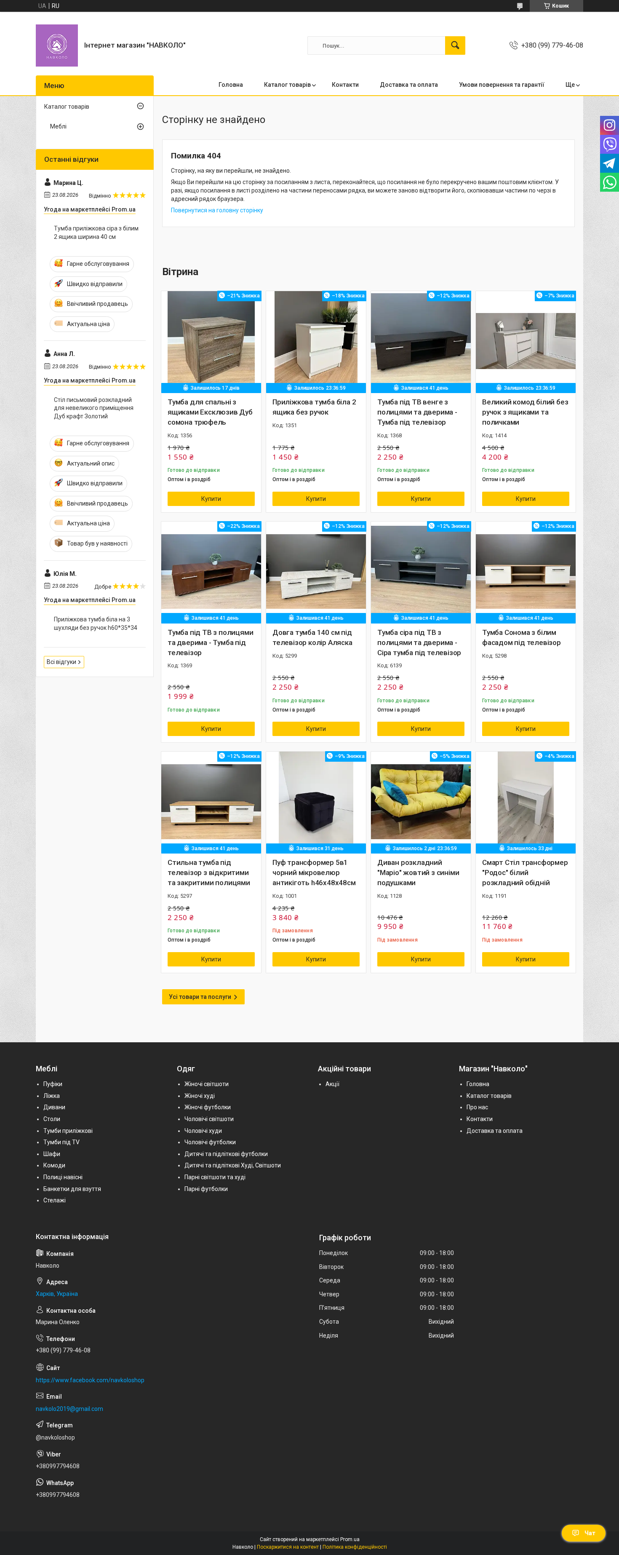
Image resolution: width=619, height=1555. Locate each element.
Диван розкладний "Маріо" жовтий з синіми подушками (418, 872)
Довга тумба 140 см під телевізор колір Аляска (312, 637)
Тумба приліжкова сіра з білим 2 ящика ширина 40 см (96, 232)
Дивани (54, 1107)
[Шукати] (455, 45)
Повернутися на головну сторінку (217, 210)
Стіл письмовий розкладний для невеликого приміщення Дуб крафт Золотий (93, 408)
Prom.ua (350, 1539)
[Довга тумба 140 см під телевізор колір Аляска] (316, 571)
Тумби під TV (61, 1142)
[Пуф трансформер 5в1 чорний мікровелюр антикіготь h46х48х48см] (316, 801)
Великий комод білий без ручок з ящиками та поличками (525, 412)
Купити (211, 498)
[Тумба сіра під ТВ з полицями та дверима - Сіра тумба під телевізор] (421, 571)
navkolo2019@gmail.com (69, 1408)
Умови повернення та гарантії (501, 84)
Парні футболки (206, 1189)
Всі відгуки (61, 661)
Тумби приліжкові (68, 1130)
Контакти (345, 84)
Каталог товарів (287, 84)
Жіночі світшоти (206, 1084)
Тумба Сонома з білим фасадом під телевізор (521, 637)
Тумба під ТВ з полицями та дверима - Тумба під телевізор (210, 642)
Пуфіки (52, 1084)
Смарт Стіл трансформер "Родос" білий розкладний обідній (525, 872)
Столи (51, 1119)
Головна (231, 84)
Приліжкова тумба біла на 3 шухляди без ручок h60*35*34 (95, 623)
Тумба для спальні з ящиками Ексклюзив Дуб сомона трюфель (210, 412)
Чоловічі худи (203, 1130)
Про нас (477, 1107)
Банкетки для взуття (72, 1189)
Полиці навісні (63, 1177)
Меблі (58, 126)
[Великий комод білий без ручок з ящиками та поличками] (526, 341)
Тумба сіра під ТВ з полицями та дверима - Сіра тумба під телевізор (419, 642)
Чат (589, 1533)
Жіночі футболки (207, 1107)
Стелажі (54, 1200)
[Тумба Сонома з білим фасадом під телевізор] (526, 571)
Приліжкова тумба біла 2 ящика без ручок (314, 407)
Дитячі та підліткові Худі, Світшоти (232, 1165)
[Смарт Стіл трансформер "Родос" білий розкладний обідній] (526, 801)
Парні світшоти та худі (214, 1177)
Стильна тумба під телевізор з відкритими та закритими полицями (209, 872)
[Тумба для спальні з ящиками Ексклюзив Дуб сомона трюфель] (211, 341)
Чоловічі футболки (210, 1142)
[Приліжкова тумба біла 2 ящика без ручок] (316, 341)
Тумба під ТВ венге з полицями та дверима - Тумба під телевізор (417, 412)
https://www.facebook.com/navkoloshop (90, 1380)
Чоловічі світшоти (209, 1119)
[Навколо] (57, 45)
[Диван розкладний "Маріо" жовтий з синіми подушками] (421, 801)
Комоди (54, 1165)
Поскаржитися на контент (288, 1547)
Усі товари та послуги (200, 996)
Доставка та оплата (409, 84)
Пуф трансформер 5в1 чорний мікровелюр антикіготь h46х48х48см (314, 872)
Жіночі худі (199, 1095)
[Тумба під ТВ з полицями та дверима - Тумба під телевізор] (211, 571)
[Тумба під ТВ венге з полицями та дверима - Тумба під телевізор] (421, 341)
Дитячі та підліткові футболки (226, 1154)
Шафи (51, 1154)
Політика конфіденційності (355, 1547)
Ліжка (51, 1095)
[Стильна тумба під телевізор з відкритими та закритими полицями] (211, 801)
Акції (332, 1084)
